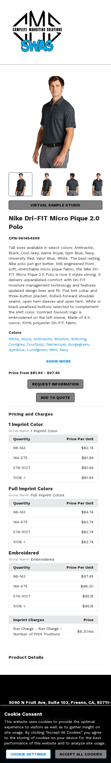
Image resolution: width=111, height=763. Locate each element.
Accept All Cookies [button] (81, 754)
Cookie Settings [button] (28, 754)
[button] (56, 414)
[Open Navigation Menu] (96, 32)
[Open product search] (85, 32)
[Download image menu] (95, 81)
